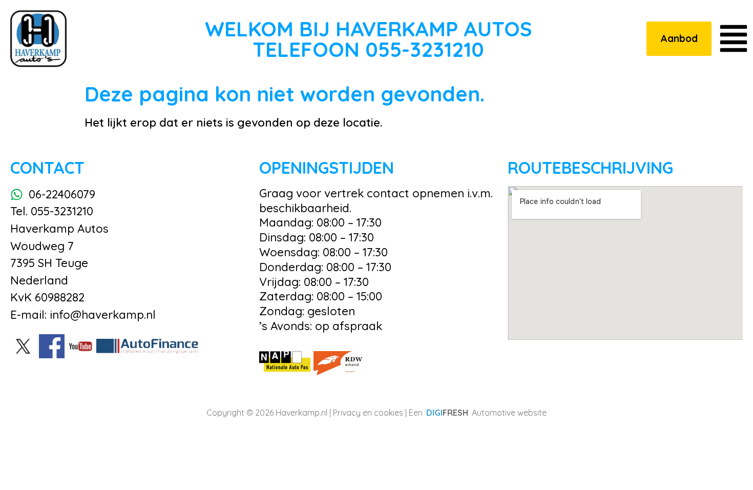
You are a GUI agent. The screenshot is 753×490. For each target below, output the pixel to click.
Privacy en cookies (368, 412)
